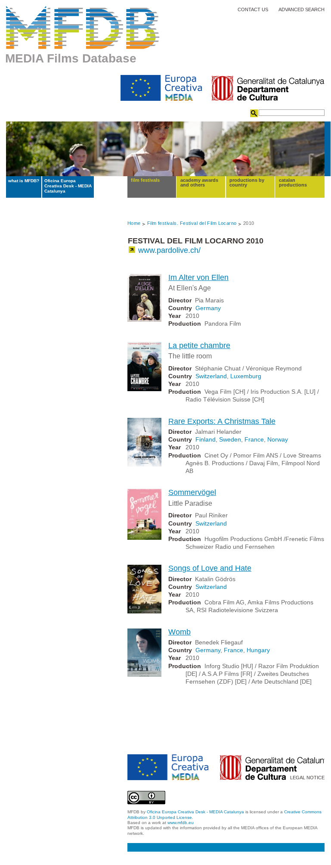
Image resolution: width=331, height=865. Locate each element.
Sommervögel (192, 492)
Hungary (258, 650)
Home (134, 223)
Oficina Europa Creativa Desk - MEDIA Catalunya (68, 186)
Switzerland (211, 376)
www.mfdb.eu (180, 822)
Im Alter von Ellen (198, 277)
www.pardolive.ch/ (169, 250)
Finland (205, 439)
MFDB (83, 27)
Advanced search (301, 9)
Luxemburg (245, 376)
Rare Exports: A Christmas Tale (221, 421)
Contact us (253, 9)
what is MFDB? (23, 180)
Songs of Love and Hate (209, 568)
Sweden (230, 439)
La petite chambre (199, 345)
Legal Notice (307, 777)
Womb (179, 632)
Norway (277, 439)
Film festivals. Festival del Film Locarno (192, 223)
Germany (208, 308)
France (254, 439)
